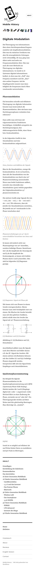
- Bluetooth (7, 490)
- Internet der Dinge (10, 511)
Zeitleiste (6, 529)
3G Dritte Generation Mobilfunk (14, 492)
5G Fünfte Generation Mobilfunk (15, 513)
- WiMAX (6, 505)
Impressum (7, 538)
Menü (29, 15)
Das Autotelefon (9, 474)
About (5, 543)
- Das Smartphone (9, 497)
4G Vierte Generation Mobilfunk (15, 503)
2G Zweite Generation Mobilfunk (15, 479)
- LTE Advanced (8, 508)
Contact (6, 556)
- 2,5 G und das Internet (12, 484)
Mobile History (11, 24)
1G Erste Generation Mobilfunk (14, 477)
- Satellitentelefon (10, 482)
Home (5, 527)
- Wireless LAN (8, 495)
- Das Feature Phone (10, 487)
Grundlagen (7, 466)
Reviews (6, 547)
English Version (8, 552)
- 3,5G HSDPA (8, 500)
